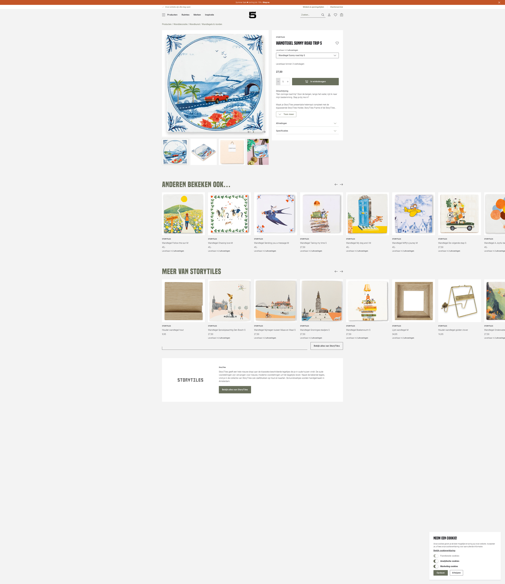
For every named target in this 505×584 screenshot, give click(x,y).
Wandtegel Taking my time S (313, 243)
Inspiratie (209, 15)
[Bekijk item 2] (256, 131)
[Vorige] (336, 184)
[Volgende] (249, 132)
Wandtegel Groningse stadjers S (315, 330)
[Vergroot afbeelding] (215, 83)
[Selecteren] (175, 152)
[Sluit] (499, 2)
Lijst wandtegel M (400, 330)
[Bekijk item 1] (255, 131)
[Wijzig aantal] (283, 81)
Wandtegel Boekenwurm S (358, 330)
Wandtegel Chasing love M (220, 243)
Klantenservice (336, 7)
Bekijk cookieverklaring (444, 550)
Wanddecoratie (180, 24)
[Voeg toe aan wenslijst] (337, 43)
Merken (197, 15)
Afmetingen (281, 123)
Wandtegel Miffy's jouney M (405, 243)
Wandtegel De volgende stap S (452, 243)
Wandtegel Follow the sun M (175, 243)
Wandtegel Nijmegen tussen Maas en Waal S (275, 330)
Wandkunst (194, 24)
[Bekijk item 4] (259, 131)
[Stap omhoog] (288, 81)
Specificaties (282, 131)
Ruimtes (185, 15)
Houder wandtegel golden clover (453, 330)
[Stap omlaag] (278, 81)
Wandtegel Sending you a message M (271, 243)
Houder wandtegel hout (173, 330)
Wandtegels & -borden (212, 24)
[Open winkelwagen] (341, 14)
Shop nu (266, 2)
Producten (166, 24)
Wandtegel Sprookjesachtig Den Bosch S (226, 330)
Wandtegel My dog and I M (358, 243)
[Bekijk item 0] (253, 131)
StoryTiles (166, 239)
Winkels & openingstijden (313, 7)
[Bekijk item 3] (258, 131)
